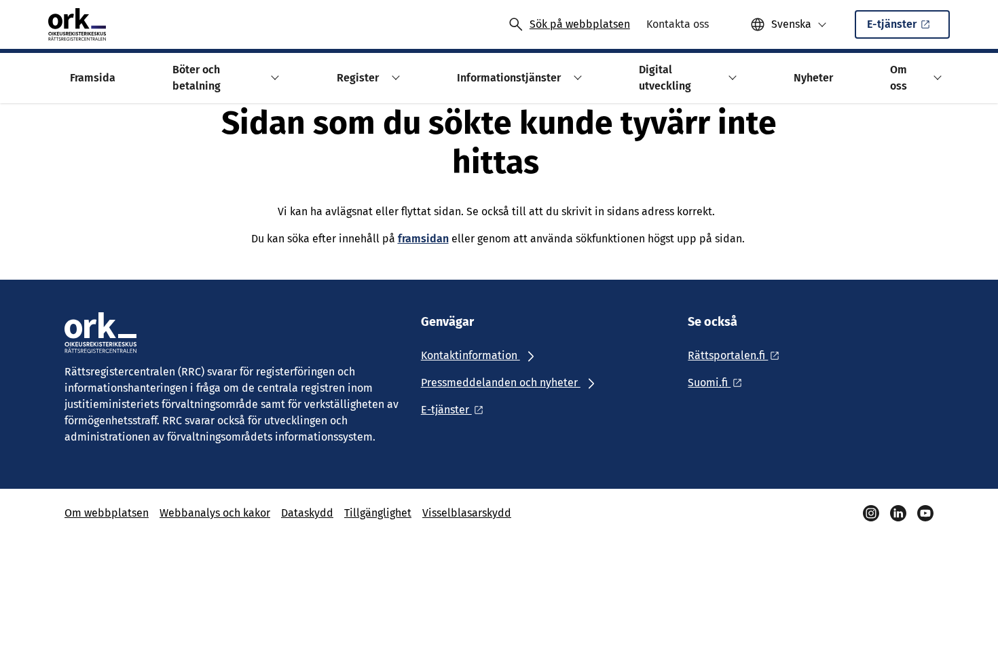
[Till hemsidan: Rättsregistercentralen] (77, 24)
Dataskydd (307, 512)
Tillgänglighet (377, 512)
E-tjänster (892, 24)
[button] (273, 77)
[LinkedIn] (898, 513)
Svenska (791, 24)
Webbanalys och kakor (215, 512)
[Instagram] (871, 513)
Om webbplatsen (106, 512)
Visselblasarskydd (466, 512)
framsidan (423, 238)
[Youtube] (925, 513)
